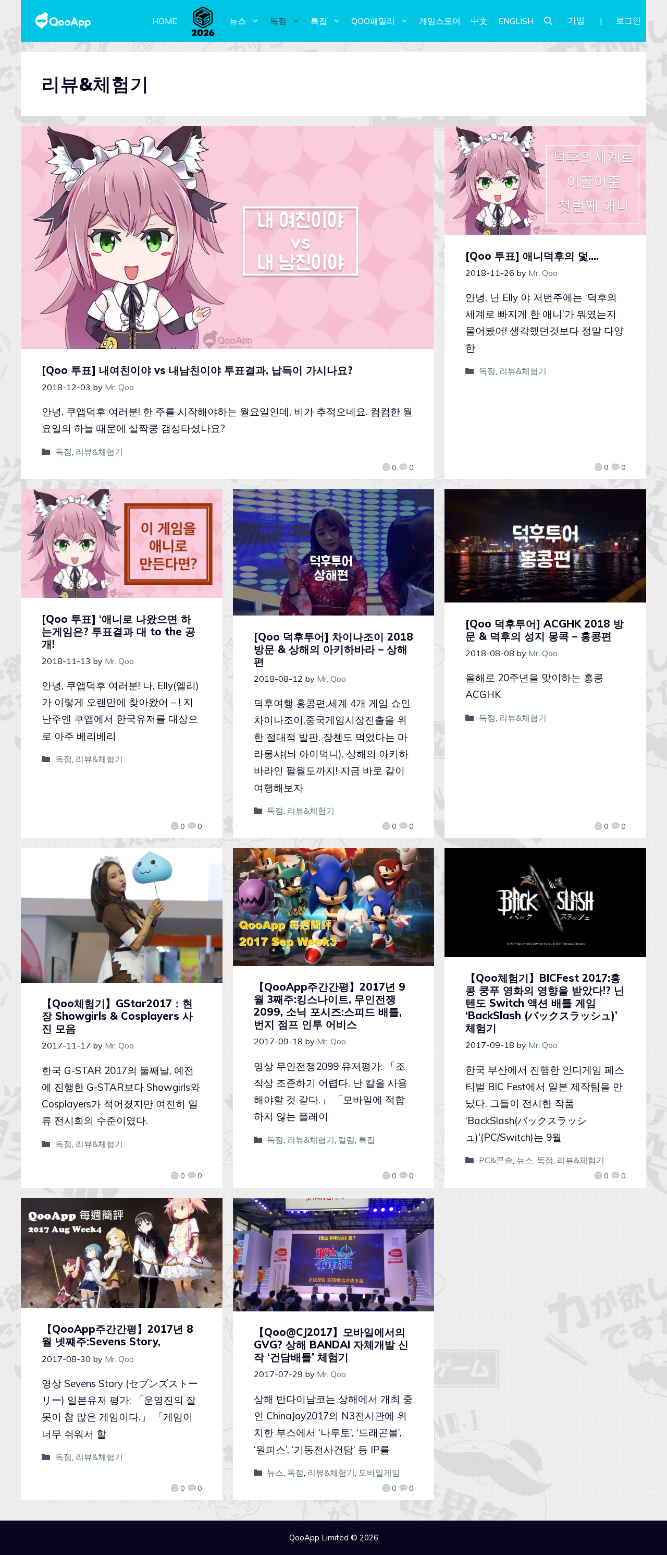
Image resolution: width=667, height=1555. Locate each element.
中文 (479, 21)
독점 (278, 21)
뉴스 (237, 21)
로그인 (628, 20)
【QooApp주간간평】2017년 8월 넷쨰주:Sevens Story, (117, 1335)
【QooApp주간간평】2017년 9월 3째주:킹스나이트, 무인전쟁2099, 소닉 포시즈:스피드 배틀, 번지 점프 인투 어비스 (329, 1005)
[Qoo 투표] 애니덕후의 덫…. (532, 255)
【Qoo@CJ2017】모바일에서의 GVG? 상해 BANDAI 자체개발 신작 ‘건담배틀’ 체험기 (331, 1344)
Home (164, 21)
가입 (576, 20)
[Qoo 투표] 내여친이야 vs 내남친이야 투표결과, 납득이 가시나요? (197, 370)
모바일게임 (379, 1472)
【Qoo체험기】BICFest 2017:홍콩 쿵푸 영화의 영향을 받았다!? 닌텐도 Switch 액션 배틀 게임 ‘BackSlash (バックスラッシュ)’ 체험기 (544, 1002)
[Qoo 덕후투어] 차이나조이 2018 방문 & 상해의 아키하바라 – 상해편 (333, 649)
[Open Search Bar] (548, 21)
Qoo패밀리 (373, 21)
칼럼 (346, 1140)
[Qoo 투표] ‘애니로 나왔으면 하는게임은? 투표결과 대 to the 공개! (118, 631)
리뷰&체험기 (99, 452)
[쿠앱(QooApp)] (63, 21)
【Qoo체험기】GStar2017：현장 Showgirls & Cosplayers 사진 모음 (117, 1016)
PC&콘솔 (496, 1160)
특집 (319, 21)
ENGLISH (516, 21)
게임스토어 (440, 21)
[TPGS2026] (203, 21)
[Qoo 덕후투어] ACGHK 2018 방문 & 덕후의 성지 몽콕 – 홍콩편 (544, 630)
